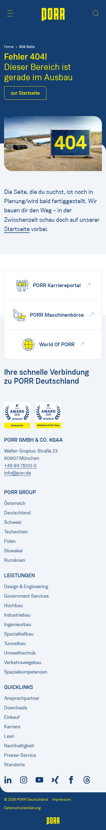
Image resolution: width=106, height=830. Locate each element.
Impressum (61, 799)
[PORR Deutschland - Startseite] (53, 14)
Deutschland (17, 513)
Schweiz (12, 522)
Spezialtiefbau (19, 634)
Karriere (12, 727)
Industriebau (17, 615)
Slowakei (13, 551)
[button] (10, 13)
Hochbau (13, 605)
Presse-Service (20, 755)
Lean (9, 736)
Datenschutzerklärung (22, 808)
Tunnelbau (15, 643)
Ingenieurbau (17, 624)
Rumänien (14, 560)
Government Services (26, 596)
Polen (10, 541)
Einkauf (12, 717)
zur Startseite (25, 93)
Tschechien (16, 532)
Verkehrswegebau (22, 662)
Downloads (15, 708)
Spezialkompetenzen (25, 672)
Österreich (15, 503)
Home (9, 46)
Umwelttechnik (20, 653)
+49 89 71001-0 (20, 466)
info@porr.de (17, 473)
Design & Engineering (26, 586)
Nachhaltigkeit (19, 746)
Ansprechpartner (21, 698)
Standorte (14, 765)
